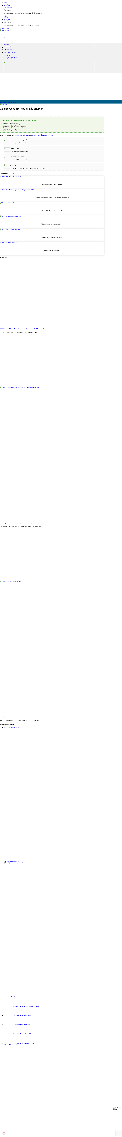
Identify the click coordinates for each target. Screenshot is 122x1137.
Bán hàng (16, 135)
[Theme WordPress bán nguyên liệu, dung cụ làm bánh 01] (17, 190)
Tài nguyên (7, 55)
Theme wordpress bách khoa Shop (51, 224)
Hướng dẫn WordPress (10, 52)
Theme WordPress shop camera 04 (51, 184)
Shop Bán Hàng (11, 102)
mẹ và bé (46, 135)
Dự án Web (7, 5)
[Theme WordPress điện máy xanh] (10, 203)
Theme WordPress (12, 59)
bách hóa (34, 135)
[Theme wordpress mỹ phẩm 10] (9, 242)
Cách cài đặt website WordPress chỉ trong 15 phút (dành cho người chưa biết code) (20, 523)
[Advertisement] (61, 86)
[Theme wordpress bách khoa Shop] (10, 216)
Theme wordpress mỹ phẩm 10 (52, 250)
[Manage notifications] (4, 1133)
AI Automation (8, 47)
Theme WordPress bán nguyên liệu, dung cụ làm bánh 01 (52, 197)
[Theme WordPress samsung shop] (10, 229)
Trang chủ (6, 44)
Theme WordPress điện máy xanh (52, 211)
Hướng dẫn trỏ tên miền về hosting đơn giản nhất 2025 (13, 717)
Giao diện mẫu (8, 7)
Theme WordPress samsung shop (52, 237)
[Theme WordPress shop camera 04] (10, 176)
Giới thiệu (6, 2)
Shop (51, 135)
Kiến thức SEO (8, 49)
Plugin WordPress (12, 57)
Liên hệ (6, 4)
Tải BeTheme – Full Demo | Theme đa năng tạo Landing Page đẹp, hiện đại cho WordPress (23, 328)
